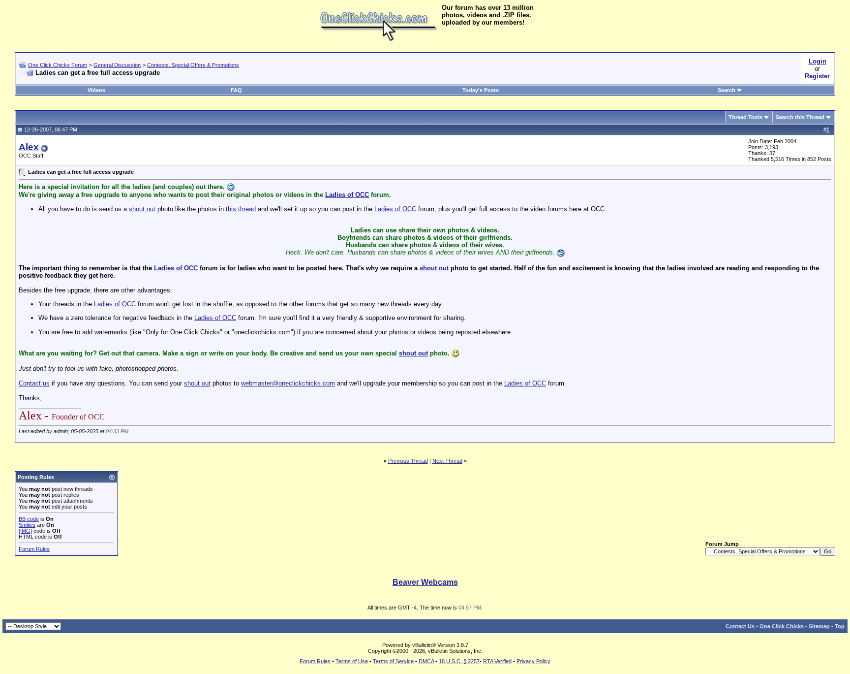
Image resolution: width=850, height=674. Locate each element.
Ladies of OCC (347, 194)
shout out (142, 209)
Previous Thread (408, 461)
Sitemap (819, 626)
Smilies (27, 525)
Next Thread (447, 461)
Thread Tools (745, 117)
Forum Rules (34, 549)
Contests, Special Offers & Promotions (193, 65)
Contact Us (740, 626)
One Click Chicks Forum (57, 65)
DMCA (426, 661)
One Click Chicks (781, 626)
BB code (29, 519)
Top (840, 626)
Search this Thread (800, 117)
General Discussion (117, 65)
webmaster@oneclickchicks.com (288, 383)
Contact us (34, 383)
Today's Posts (480, 90)
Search (726, 90)
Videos (96, 90)
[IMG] (25, 531)
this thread (241, 209)
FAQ (236, 90)
